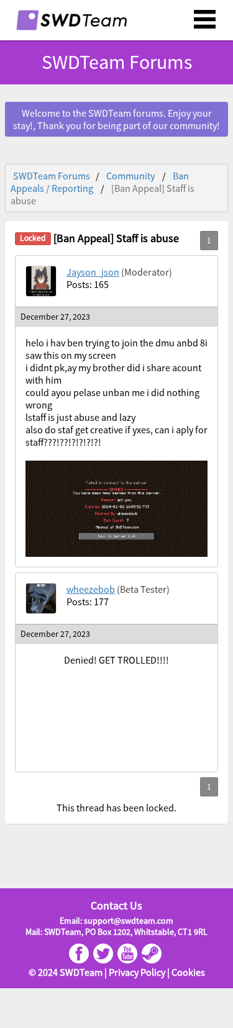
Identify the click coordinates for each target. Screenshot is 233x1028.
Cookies (188, 972)
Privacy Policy (137, 972)
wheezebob (90, 589)
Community (130, 175)
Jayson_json (92, 272)
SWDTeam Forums (51, 175)
